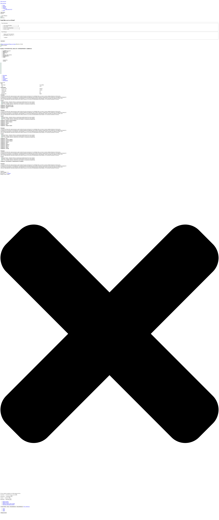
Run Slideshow (4, 15)
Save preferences (20, 506)
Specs (4, 76)
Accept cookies (3, 506)
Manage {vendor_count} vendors (9, 503)
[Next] (1, 16)
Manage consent (3, 512)
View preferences (13, 506)
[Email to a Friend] (19, 44)
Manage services (6, 502)
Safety (4, 77)
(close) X (2, 13)
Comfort (4, 79)
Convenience (5, 78)
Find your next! (3, 1)
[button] (109, 334)
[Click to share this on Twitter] (12, 44)
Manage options (5, 501)
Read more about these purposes (8, 504)
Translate (9, 173)
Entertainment (5, 80)
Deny (8, 506)
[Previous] (2, 17)
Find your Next (3, 3)
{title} (4, 508)
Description (5, 75)
